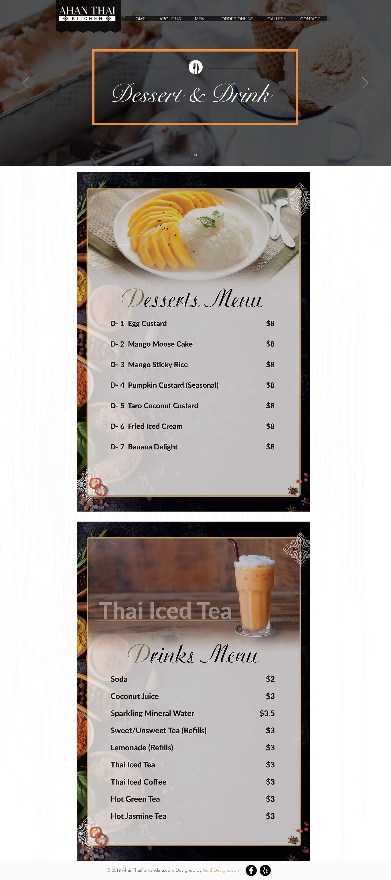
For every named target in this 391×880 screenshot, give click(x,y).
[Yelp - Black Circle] (265, 870)
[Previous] (26, 83)
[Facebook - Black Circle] (251, 870)
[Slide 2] (195, 155)
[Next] (365, 83)
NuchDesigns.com (221, 870)
